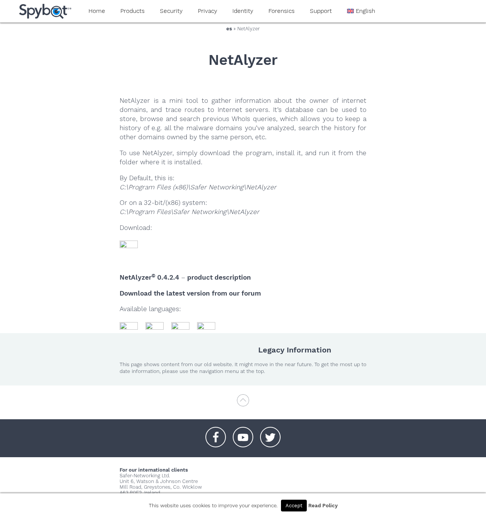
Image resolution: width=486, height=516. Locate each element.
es (229, 28)
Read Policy (323, 505)
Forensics (281, 11)
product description (219, 277)
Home (96, 11)
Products (132, 11)
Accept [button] (294, 505)
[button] (215, 433)
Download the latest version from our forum (190, 293)
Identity (242, 11)
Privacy (207, 11)
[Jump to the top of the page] (243, 404)
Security (171, 11)
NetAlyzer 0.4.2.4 (149, 277)
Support (321, 11)
